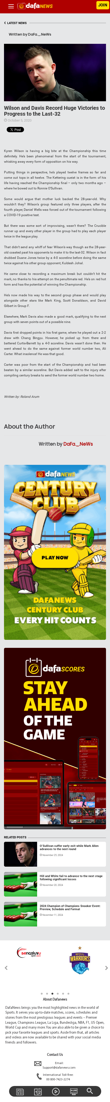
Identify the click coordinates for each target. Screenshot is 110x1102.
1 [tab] (41, 993)
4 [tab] (57, 993)
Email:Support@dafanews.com (59, 1065)
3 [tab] (52, 993)
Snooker (15, 860)
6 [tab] (68, 993)
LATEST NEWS (15, 23)
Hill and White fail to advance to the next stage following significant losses (71, 877)
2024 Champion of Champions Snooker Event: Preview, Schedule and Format (70, 907)
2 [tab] (47, 993)
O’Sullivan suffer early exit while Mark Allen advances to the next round (69, 847)
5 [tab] (63, 993)
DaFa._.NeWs (78, 444)
